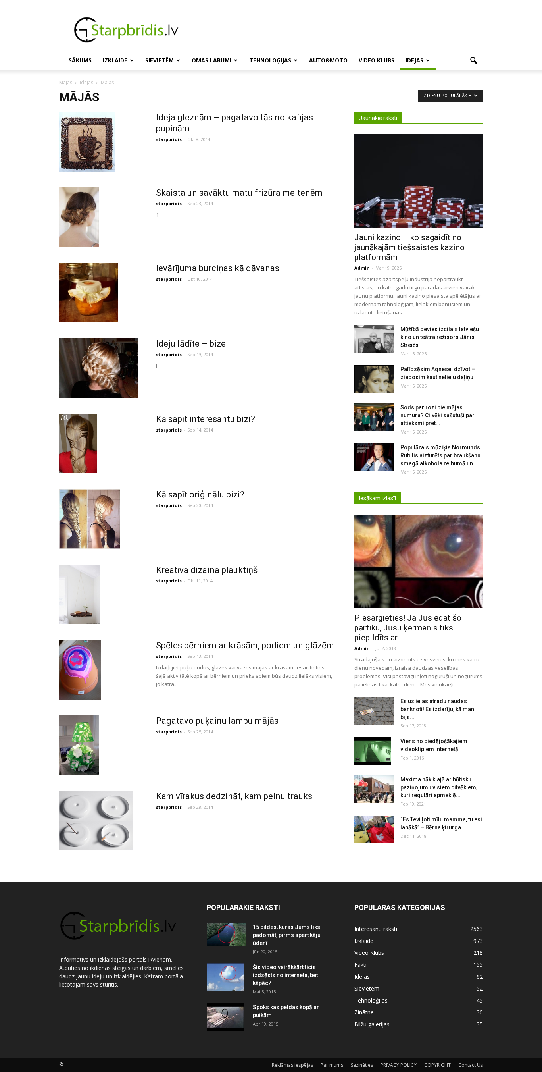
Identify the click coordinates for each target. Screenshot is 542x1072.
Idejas (414, 60)
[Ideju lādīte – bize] (98, 368)
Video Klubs (376, 60)
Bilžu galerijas (372, 1024)
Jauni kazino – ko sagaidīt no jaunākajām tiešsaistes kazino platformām (409, 247)
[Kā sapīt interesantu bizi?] (78, 443)
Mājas (65, 82)
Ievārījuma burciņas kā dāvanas (217, 268)
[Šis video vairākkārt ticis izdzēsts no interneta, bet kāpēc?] (225, 977)
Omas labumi (211, 60)
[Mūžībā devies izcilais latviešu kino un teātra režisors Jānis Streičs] (374, 339)
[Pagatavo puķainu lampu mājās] (79, 745)
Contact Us (470, 1065)
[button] (473, 60)
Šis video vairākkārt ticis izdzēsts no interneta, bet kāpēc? (285, 975)
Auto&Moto (328, 60)
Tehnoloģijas (270, 60)
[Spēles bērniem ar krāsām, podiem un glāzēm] (80, 670)
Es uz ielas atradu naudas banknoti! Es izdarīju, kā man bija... (437, 709)
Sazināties (362, 1065)
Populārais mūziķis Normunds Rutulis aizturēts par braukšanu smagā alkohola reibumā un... (440, 455)
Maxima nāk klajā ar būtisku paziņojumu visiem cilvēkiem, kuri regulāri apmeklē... (438, 787)
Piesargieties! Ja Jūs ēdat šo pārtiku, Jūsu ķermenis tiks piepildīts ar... (407, 627)
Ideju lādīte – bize (191, 344)
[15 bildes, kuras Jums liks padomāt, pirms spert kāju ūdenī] (226, 934)
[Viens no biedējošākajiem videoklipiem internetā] (372, 751)
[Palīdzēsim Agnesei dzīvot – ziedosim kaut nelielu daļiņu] (374, 379)
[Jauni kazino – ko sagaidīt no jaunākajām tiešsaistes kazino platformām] (418, 181)
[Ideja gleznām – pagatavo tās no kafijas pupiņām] (87, 142)
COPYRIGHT (437, 1065)
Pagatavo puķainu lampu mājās (217, 721)
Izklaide (115, 60)
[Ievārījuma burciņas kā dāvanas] (88, 292)
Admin (362, 268)
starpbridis (169, 139)
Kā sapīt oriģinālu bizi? (200, 494)
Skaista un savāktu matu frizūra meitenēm (239, 193)
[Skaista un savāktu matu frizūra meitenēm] (79, 217)
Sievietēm (159, 60)
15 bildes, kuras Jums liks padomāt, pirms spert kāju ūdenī (287, 935)
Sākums (80, 60)
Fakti (360, 964)
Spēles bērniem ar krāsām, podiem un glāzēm (245, 645)
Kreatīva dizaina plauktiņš (207, 570)
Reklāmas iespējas (292, 1065)
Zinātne (364, 1012)
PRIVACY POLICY (399, 1065)
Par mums (332, 1065)
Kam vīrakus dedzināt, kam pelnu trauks (234, 796)
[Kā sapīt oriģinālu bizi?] (89, 518)
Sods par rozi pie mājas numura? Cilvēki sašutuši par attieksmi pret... (437, 415)
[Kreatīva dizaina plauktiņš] (79, 594)
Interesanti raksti (375, 929)
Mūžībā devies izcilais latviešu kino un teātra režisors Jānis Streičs (439, 337)
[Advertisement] (338, 29)
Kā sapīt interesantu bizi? (205, 419)
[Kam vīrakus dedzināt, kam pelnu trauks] (96, 820)
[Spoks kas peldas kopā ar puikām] (225, 1017)
